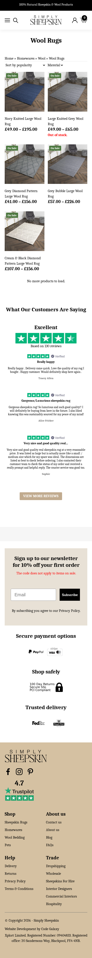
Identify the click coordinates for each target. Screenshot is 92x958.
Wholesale (53, 874)
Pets (8, 845)
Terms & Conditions (19, 889)
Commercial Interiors (61, 896)
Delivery (11, 866)
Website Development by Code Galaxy (32, 929)
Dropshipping (55, 866)
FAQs (49, 845)
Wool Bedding (15, 837)
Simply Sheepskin (46, 921)
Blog (49, 837)
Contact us (53, 822)
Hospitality (54, 904)
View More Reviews (41, 496)
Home (9, 58)
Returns (10, 874)
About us (52, 830)
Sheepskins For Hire (60, 881)
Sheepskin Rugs (16, 822)
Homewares (25, 58)
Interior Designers (59, 889)
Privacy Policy (15, 881)
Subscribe (70, 595)
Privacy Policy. (69, 611)
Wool (41, 58)
